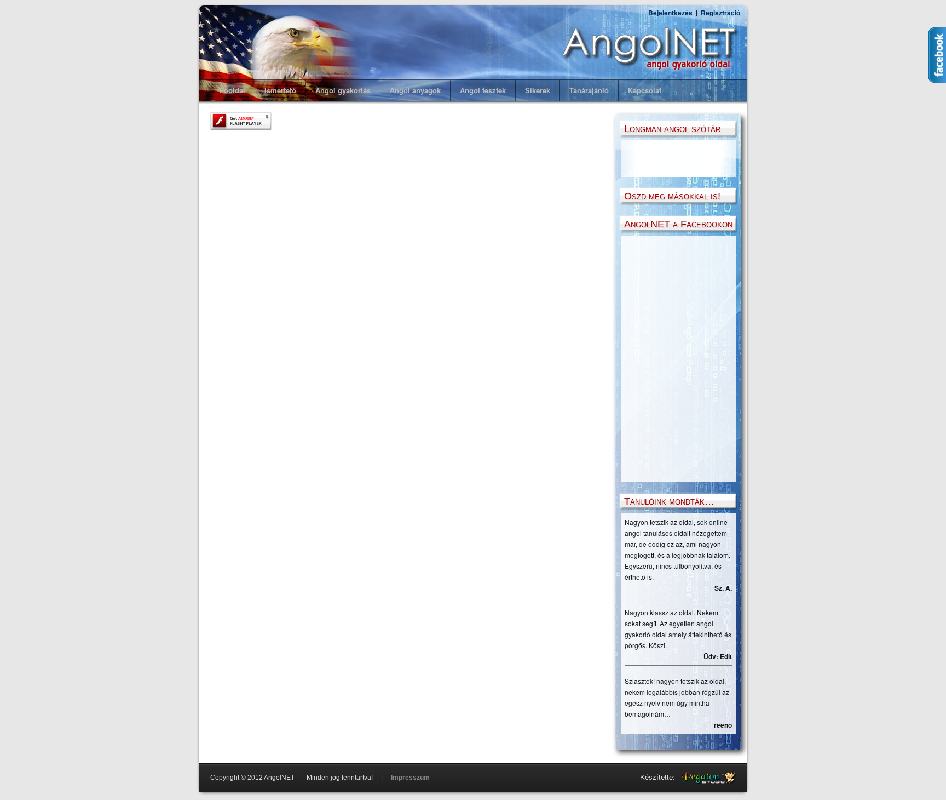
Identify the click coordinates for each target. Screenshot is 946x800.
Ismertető (280, 90)
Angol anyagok (415, 90)
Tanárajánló (589, 90)
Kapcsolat (644, 90)
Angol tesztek (483, 90)
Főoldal (232, 90)
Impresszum (410, 777)
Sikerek (537, 90)
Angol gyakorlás (343, 90)
